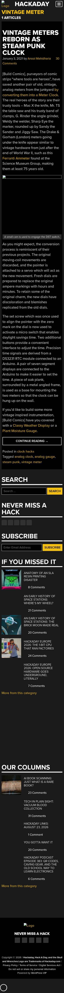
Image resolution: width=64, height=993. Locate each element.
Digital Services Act (49, 965)
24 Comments (37, 656)
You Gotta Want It (38, 842)
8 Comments (36, 587)
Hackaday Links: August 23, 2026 (36, 825)
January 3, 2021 (12, 58)
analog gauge (45, 457)
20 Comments (37, 632)
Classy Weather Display (31, 425)
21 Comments (36, 610)
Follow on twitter (10, 522)
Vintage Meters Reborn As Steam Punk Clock (30, 43)
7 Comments (36, 686)
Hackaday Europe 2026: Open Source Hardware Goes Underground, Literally (38, 671)
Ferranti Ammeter (16, 158)
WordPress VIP (39, 973)
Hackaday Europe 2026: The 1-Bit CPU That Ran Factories (39, 645)
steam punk (11, 462)
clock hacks (25, 451)
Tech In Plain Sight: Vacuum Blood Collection (39, 805)
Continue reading (37, 442)
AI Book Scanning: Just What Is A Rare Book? (39, 781)
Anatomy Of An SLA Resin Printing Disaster (39, 576)
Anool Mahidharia (39, 58)
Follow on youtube (16, 522)
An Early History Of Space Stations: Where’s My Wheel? (39, 599)
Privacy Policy (10, 965)
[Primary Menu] (59, 4)
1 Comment (35, 835)
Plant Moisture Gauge (19, 431)
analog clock (24, 457)
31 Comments (36, 816)
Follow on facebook (4, 522)
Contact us (29, 522)
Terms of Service (28, 965)
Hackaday (32, 4)
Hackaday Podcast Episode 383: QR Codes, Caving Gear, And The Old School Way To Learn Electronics (41, 864)
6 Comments (36, 879)
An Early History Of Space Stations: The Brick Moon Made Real (41, 621)
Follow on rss (23, 522)
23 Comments (37, 793)
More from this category (19, 693)
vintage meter (31, 462)
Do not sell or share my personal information (32, 969)
